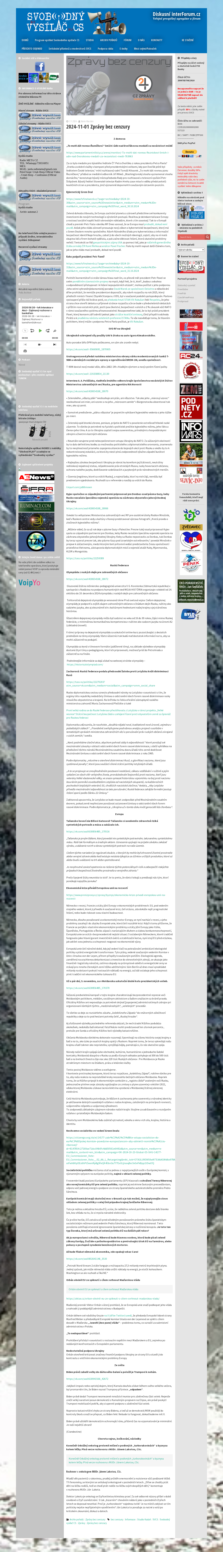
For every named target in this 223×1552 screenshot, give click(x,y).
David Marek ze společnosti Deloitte (134, 288)
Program (23, 204)
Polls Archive (24, 292)
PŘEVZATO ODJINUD (32, 48)
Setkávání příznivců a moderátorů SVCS (70, 48)
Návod (21, 364)
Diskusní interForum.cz (176, 14)
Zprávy (81, 1523)
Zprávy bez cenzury (95, 1519)
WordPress (130, 1541)
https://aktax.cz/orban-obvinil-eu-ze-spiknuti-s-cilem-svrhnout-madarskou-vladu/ (112, 1298)
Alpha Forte (144, 1541)
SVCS (155, 1519)
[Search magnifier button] (207, 237)
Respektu (155, 299)
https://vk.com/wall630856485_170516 (88, 831)
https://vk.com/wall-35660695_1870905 (88, 349)
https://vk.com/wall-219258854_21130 (87, 373)
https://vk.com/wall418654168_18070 (87, 391)
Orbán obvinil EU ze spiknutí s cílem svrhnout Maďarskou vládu (103, 1289)
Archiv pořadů (77, 1519)
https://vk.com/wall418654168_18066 (87, 508)
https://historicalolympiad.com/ (85, 664)
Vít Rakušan (136, 321)
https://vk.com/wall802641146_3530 (86, 1258)
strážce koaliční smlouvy (128, 314)
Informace (130, 1519)
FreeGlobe (183, 289)
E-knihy (123, 48)
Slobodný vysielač (186, 285)
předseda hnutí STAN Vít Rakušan (125, 299)
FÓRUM (127, 40)
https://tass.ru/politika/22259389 (85, 558)
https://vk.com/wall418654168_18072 (87, 579)
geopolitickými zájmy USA (107, 242)
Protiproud (183, 301)
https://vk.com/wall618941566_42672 (87, 1378)
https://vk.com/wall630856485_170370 (88, 988)
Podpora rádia (105, 48)
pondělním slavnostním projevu (90, 281)
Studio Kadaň (144, 1519)
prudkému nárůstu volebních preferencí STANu (103, 318)
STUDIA (90, 40)
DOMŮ (25, 40)
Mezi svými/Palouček (145, 48)
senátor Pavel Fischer (113, 246)
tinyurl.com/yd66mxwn (79, 487)
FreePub (182, 293)
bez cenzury (117, 1519)
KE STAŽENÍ (188, 40)
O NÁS (141, 40)
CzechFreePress (186, 297)
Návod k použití (40, 439)
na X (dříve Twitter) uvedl (118, 1315)
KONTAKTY (156, 40)
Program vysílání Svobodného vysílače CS (57, 40)
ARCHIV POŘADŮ (108, 40)
